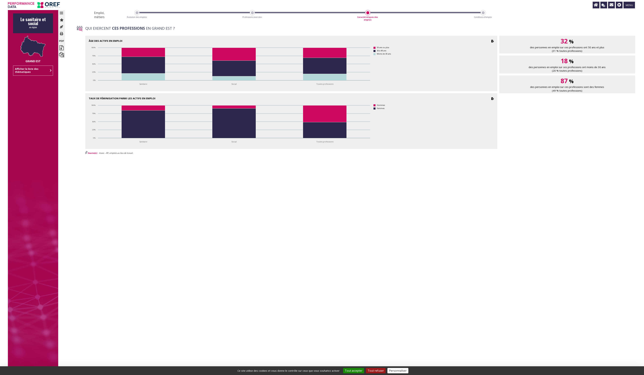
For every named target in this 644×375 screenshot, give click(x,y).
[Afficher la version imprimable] (61, 34)
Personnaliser (398, 370)
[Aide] (619, 5)
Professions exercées (252, 17)
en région (33, 24)
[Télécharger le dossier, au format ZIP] (61, 54)
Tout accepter (353, 370)
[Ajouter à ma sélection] (61, 20)
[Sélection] (603, 5)
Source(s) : (93, 153)
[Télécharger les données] (492, 40)
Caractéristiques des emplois (367, 18)
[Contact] (611, 5)
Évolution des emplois (137, 17)
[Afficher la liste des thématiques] (61, 13)
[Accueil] (596, 5)
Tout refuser (376, 370)
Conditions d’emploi (483, 17)
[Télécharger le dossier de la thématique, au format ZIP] (61, 47)
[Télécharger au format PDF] (61, 41)
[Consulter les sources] (61, 27)
